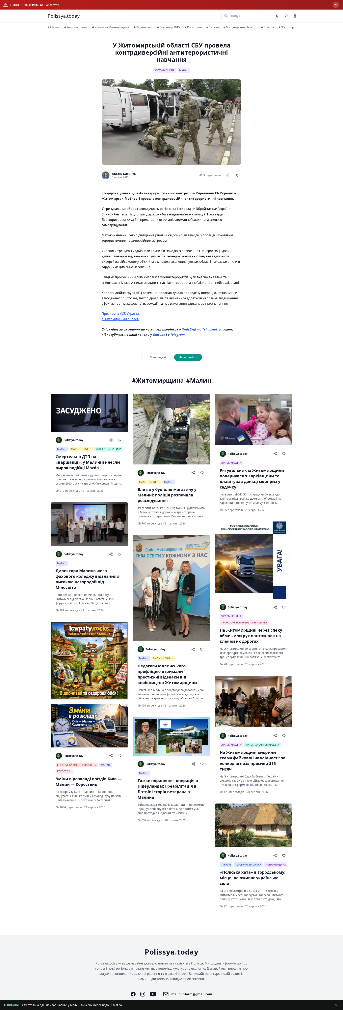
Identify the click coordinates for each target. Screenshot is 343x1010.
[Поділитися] (227, 175)
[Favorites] (286, 15)
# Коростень (193, 27)
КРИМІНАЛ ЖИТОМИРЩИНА (262, 744)
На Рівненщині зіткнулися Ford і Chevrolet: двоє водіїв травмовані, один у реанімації (80, 1005)
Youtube (159, 334)
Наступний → (188, 357)
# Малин (54, 27)
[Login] (295, 15)
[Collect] (237, 175)
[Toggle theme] (277, 15)
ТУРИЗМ (226, 864)
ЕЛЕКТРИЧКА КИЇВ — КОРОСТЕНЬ (76, 765)
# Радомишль (143, 27)
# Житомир (286, 27)
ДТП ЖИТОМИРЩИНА (108, 449)
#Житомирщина (158, 380)
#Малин (198, 380)
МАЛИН (183, 70)
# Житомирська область (240, 27)
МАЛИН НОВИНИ (81, 449)
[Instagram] (142, 994)
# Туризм (212, 27)
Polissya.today (64, 16)
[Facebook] (133, 994)
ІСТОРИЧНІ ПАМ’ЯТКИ (248, 864)
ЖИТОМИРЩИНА (164, 70)
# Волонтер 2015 (168, 27)
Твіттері (209, 329)
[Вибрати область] (336, 5)
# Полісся (267, 27)
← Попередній (156, 357)
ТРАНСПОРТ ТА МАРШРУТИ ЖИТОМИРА (244, 622)
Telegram (177, 334)
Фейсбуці (189, 329)
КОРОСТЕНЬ (64, 771)
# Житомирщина (75, 27)
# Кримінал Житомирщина (110, 27)
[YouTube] (153, 994)
